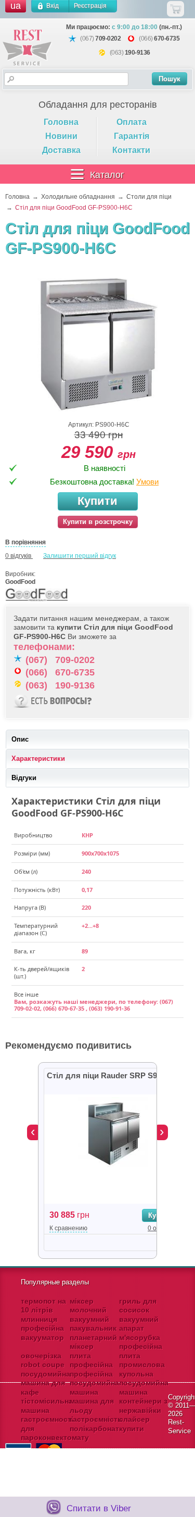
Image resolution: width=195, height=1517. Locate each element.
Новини (61, 136)
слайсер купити (134, 1424)
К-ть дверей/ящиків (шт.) (41, 972)
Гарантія (131, 136)
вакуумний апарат (139, 1324)
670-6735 (166, 38)
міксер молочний (88, 1306)
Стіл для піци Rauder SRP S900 (106, 1075)
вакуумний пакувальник (93, 1324)
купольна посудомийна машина (143, 1383)
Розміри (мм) (32, 853)
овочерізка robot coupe (42, 1360)
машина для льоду (92, 1405)
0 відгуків (18, 555)
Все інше (26, 994)
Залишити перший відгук (79, 555)
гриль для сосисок (138, 1306)
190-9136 (137, 52)
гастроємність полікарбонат (96, 1424)
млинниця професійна (42, 1324)
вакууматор (42, 1337)
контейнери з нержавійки (143, 1405)
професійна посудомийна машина (94, 1383)
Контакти (131, 150)
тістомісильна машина (47, 1405)
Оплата (131, 122)
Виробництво (33, 835)
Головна (61, 122)
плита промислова (142, 1360)
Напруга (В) (30, 907)
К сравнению (68, 1228)
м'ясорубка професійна (140, 1342)
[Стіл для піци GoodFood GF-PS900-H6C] (98, 344)
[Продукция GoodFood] (36, 601)
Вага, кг (24, 951)
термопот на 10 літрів (43, 1306)
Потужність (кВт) (37, 890)
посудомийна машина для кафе (45, 1383)
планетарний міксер (93, 1342)
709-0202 (108, 38)
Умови (147, 481)
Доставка (61, 150)
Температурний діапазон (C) (36, 929)
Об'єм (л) (25, 871)
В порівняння (25, 542)
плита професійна (91, 1360)
